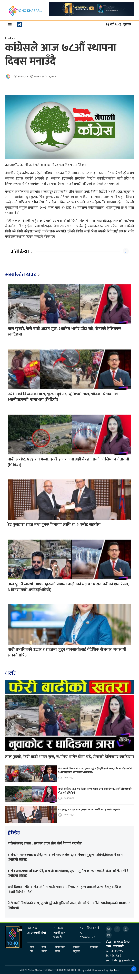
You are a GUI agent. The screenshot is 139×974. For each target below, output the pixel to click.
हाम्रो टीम (32, 949)
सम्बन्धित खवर (20, 274)
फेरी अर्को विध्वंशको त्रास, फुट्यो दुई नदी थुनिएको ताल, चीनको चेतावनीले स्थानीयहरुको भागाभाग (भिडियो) (63, 397)
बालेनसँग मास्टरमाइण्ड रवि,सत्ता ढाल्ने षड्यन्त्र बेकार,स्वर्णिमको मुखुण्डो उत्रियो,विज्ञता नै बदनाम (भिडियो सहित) (66, 857)
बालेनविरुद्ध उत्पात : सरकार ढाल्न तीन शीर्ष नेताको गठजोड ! (45, 843)
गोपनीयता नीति (60, 949)
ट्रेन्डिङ (14, 833)
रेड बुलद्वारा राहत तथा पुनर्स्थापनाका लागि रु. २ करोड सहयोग (54, 524)
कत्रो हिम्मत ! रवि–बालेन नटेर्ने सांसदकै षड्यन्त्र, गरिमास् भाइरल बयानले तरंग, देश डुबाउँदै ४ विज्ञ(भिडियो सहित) (64, 889)
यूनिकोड (94, 947)
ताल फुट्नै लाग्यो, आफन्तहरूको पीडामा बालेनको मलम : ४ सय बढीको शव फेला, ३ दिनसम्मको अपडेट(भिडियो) (68, 587)
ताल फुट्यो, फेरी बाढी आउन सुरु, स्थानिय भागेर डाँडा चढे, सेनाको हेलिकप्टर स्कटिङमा (64, 331)
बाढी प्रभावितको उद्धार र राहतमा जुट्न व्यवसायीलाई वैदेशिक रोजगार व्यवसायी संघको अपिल (67, 652)
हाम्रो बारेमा (44, 949)
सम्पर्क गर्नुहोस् (76, 949)
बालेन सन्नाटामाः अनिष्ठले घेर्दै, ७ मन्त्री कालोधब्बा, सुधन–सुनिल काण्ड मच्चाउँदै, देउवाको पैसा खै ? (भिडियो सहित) (68, 873)
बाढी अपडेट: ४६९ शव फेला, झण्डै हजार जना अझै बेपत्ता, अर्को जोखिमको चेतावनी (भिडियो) (68, 462)
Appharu (114, 970)
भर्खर (11, 673)
